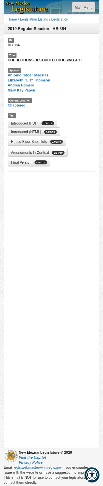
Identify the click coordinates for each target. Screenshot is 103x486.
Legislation (59, 19)
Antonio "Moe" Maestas (28, 74)
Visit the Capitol (32, 457)
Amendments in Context (37, 152)
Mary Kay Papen (21, 89)
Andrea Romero (21, 84)
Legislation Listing (34, 19)
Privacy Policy (31, 462)
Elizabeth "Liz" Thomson (29, 79)
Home (12, 19)
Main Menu (83, 8)
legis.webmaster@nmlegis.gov (38, 467)
